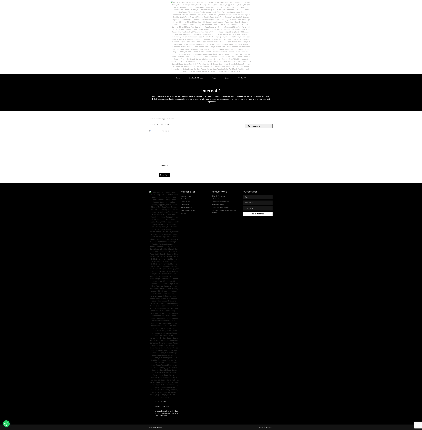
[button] (6, 423)
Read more (164, 175)
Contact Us (242, 78)
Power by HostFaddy (266, 427)
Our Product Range (196, 78)
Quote (227, 78)
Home (178, 78)
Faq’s (214, 78)
